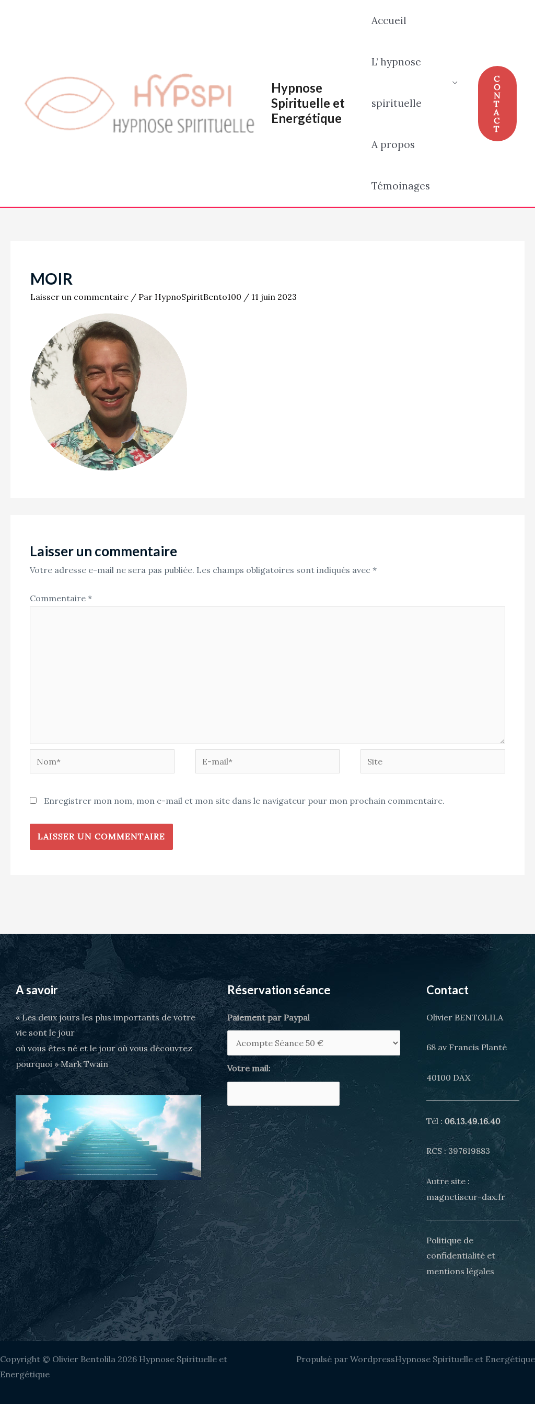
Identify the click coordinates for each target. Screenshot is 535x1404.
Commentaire (61, 598)
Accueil (388, 20)
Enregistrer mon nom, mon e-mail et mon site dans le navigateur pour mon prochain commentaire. (244, 800)
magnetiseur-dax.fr (465, 1197)
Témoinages (400, 185)
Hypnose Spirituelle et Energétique (308, 103)
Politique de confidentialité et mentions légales (460, 1255)
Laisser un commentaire (79, 296)
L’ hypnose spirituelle (396, 82)
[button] (497, 103)
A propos (393, 144)
